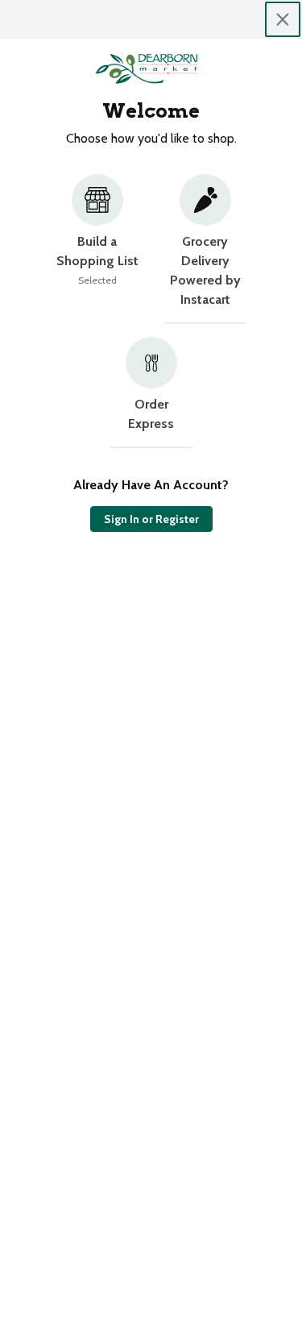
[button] (97, 249)
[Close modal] (282, 19)
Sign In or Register (151, 519)
